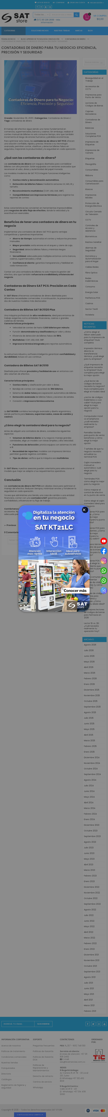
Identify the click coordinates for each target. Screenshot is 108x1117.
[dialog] (54, 558)
